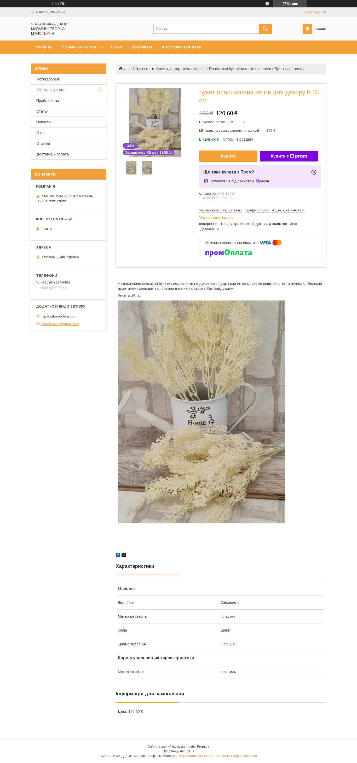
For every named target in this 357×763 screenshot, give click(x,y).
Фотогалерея (47, 79)
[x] (124, 555)
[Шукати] (265, 29)
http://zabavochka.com (58, 316)
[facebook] (118, 555)
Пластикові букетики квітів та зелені (240, 69)
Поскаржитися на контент (196, 756)
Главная (44, 47)
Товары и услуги (79, 47)
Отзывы (43, 143)
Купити (228, 156)
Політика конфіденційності (237, 756)
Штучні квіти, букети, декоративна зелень (169, 69)
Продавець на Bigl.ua (178, 751)
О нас (116, 47)
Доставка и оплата (181, 47)
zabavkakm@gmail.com (60, 324)
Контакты (142, 47)
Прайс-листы (47, 101)
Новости (43, 122)
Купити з (280, 156)
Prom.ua (203, 746)
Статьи (42, 111)
